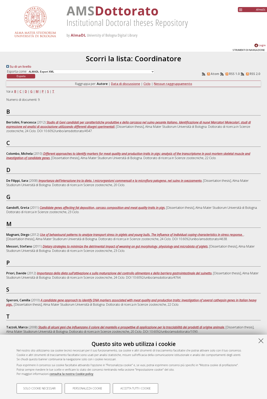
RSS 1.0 (234, 74)
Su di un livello (20, 66)
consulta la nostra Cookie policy (71, 374)
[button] (21, 76)
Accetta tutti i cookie (135, 388)
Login (262, 45)
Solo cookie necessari (39, 388)
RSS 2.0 (254, 74)
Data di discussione (125, 84)
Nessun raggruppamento (173, 84)
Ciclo (147, 84)
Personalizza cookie (87, 388)
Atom (214, 74)
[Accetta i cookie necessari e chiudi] (261, 341)
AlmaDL (261, 9)
